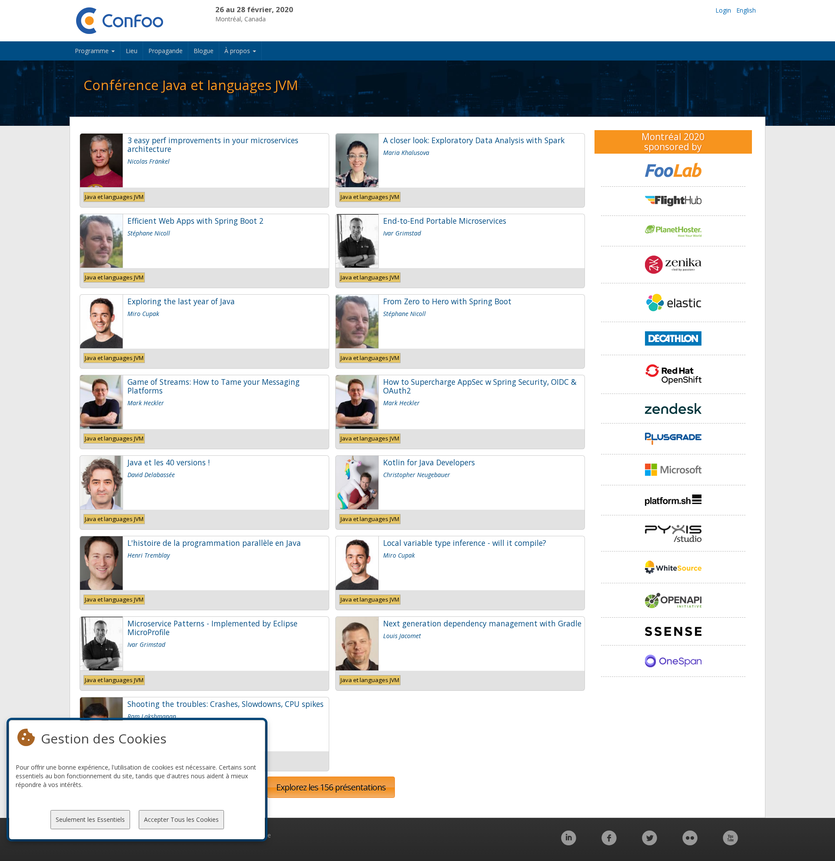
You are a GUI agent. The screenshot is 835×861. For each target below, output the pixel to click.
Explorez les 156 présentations (331, 787)
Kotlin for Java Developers (429, 462)
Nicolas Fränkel (148, 161)
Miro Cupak (143, 313)
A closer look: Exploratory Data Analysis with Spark (473, 140)
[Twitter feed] (649, 842)
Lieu (131, 51)
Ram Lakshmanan (151, 716)
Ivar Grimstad (402, 233)
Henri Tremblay (148, 555)
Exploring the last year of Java (181, 301)
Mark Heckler (145, 403)
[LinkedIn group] (568, 842)
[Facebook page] (609, 842)
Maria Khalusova (406, 152)
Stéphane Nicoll (148, 233)
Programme (92, 51)
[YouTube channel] (730, 842)
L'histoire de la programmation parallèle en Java (214, 543)
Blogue (204, 51)
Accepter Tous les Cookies (181, 819)
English (746, 10)
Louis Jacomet (402, 636)
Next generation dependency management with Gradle (482, 623)
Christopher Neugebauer (416, 475)
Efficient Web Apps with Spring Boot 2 (195, 220)
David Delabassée (151, 475)
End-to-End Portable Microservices (444, 220)
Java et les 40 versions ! (168, 462)
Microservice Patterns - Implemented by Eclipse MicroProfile (212, 627)
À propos (238, 51)
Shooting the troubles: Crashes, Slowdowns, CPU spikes (225, 704)
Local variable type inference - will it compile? (464, 543)
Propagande (165, 51)
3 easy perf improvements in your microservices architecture (212, 144)
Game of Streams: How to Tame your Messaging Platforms (213, 386)
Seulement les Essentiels (90, 819)
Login (723, 10)
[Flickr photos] (690, 842)
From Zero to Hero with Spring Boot (447, 301)
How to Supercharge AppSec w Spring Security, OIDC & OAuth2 (480, 386)
